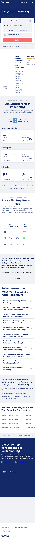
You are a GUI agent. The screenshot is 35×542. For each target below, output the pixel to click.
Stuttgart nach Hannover (9, 419)
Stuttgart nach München (9, 415)
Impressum (5, 527)
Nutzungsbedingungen (20, 527)
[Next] (31, 120)
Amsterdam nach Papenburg (11, 427)
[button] (10, 30)
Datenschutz (5, 531)
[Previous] (4, 225)
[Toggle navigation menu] (32, 2)
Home (3, 435)
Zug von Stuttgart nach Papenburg (14, 394)
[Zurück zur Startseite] (5, 2)
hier (23, 188)
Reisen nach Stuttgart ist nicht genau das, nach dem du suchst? (16, 397)
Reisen (10, 435)
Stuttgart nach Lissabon (9, 423)
